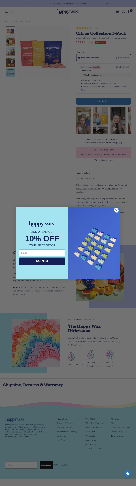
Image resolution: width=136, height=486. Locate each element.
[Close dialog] (116, 210)
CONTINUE (42, 261)
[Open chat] (127, 473)
